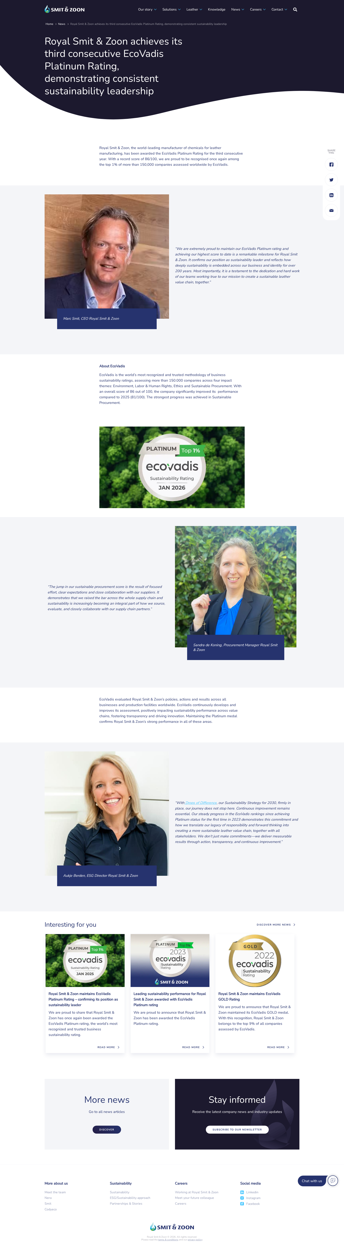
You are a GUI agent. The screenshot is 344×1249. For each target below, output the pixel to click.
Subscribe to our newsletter (237, 1129)
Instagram (253, 1198)
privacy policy (195, 1239)
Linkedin (252, 1192)
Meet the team (55, 1192)
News (235, 9)
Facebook (253, 1204)
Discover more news (274, 924)
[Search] (295, 9)
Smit (48, 1203)
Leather (192, 9)
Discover (106, 1129)
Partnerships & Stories (126, 1203)
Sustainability (119, 1192)
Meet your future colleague (194, 1198)
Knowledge (216, 9)
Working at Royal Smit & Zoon (196, 1192)
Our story (145, 9)
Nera (48, 1198)
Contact (277, 9)
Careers (256, 9)
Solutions (169, 9)
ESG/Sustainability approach (130, 1198)
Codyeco (51, 1209)
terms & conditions (168, 1239)
